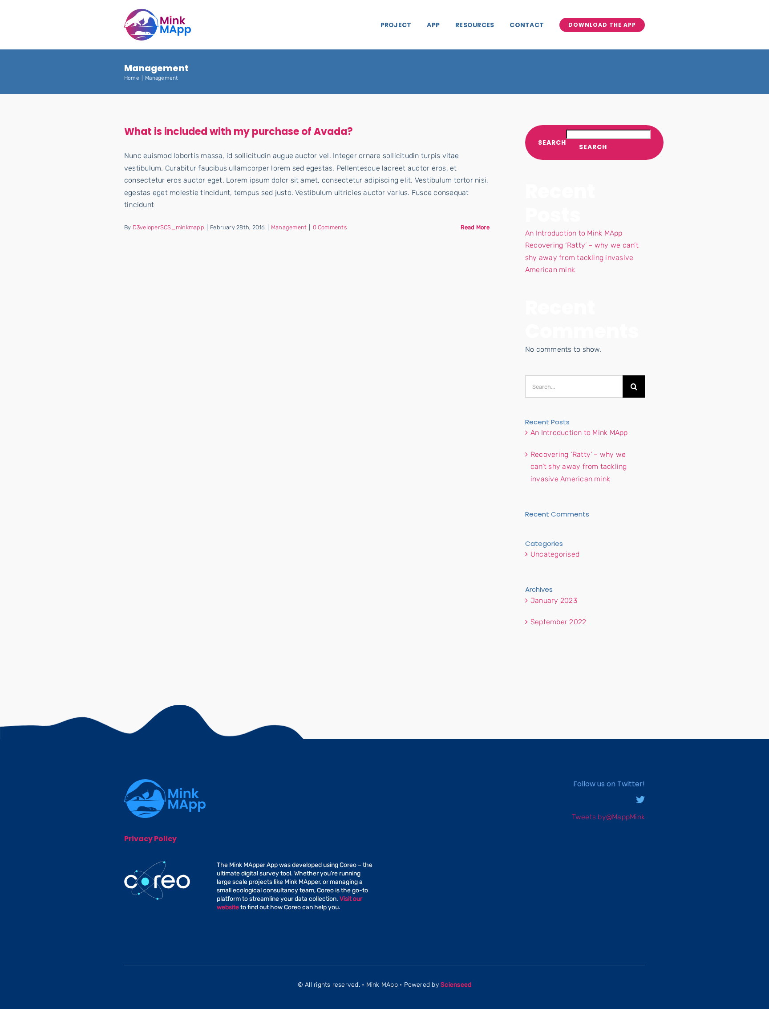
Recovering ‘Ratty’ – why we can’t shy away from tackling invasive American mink (582, 257)
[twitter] (640, 799)
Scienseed (456, 985)
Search (552, 142)
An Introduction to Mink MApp (574, 233)
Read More (475, 227)
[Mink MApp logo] (157, 12)
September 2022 (558, 622)
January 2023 (553, 600)
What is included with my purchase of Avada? (238, 131)
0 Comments (330, 227)
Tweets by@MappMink (608, 817)
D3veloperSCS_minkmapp (168, 227)
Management (289, 227)
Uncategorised (554, 554)
